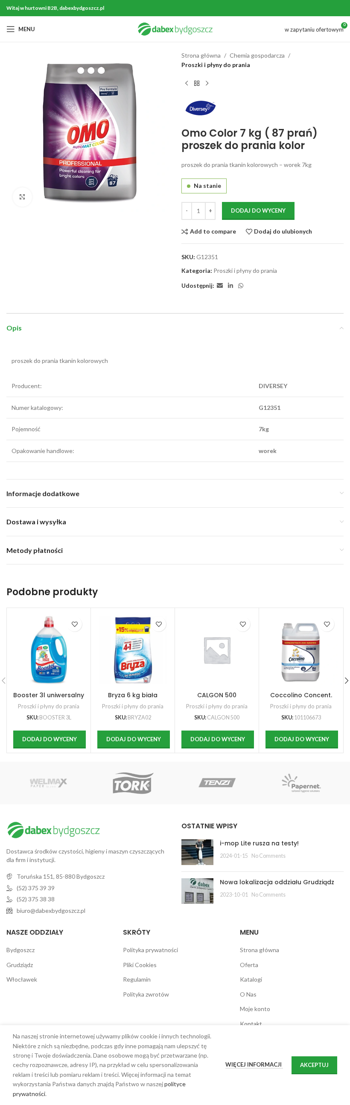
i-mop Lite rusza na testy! (259, 843)
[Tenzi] (217, 783)
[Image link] (53, 829)
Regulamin (137, 979)
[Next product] (207, 84)
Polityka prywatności (150, 949)
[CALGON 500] (216, 649)
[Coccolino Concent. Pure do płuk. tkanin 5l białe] (300, 649)
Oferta (249, 964)
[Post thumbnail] (197, 852)
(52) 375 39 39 (36, 888)
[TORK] (133, 783)
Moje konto (255, 1008)
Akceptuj (314, 1064)
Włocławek (21, 979)
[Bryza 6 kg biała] (132, 649)
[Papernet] (301, 783)
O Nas (248, 994)
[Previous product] (186, 84)
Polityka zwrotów (146, 994)
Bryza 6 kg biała (133, 695)
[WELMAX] (48, 783)
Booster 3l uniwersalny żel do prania (48, 699)
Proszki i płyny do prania (215, 64)
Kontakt (251, 1023)
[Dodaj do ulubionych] (74, 624)
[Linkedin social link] (230, 286)
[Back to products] (197, 84)
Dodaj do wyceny (258, 210)
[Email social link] (219, 286)
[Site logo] (175, 28)
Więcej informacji (254, 1064)
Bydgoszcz (20, 949)
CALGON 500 (216, 695)
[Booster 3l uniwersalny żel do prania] (48, 649)
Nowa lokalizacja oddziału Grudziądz (277, 882)
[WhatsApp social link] (241, 286)
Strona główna (201, 55)
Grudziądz (19, 964)
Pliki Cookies (140, 964)
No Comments (268, 856)
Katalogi (251, 979)
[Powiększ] (22, 197)
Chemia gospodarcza (257, 55)
